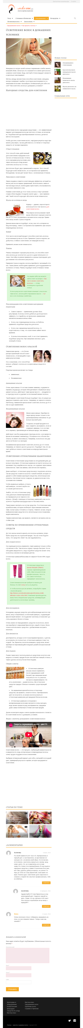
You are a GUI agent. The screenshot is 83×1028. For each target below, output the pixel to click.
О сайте (73, 1)
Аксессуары (27, 22)
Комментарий (10, 947)
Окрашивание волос (13, 25)
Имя (7, 965)
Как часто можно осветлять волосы (36, 281)
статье (23, 585)
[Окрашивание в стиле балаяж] (58, 65)
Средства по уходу (13, 1011)
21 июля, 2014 (46, 914)
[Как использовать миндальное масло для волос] (58, 72)
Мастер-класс (11, 1013)
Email (8, 972)
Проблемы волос (13, 22)
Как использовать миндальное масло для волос (69, 72)
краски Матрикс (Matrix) (35, 567)
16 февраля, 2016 (45, 891)
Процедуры (53, 18)
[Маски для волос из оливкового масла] (58, 89)
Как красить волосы (28, 25)
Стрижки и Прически (22, 18)
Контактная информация (61, 1)
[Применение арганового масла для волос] (58, 80)
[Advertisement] (36, 110)
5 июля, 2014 (47, 852)
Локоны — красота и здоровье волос (17, 1025)
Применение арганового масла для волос (69, 80)
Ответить (46, 883)
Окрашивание (40, 18)
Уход (8, 18)
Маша (16, 914)
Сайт (7, 979)
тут (44, 294)
